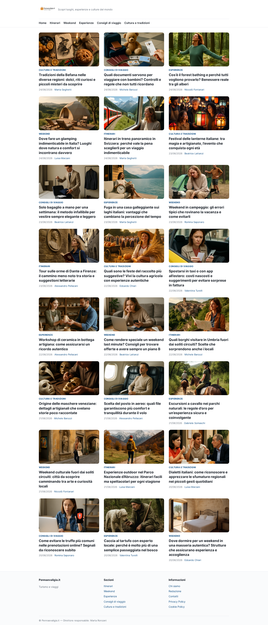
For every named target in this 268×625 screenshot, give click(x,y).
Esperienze (86, 23)
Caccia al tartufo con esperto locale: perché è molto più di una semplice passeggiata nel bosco (131, 545)
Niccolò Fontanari (194, 89)
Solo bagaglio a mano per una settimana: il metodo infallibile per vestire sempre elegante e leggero (67, 212)
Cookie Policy (177, 606)
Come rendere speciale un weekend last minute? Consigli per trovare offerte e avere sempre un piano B (134, 344)
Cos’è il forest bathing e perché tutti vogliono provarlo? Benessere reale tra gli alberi (199, 79)
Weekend (69, 23)
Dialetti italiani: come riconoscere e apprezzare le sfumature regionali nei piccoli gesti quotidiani (198, 477)
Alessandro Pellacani (66, 285)
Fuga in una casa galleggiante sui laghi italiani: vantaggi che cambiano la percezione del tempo (132, 212)
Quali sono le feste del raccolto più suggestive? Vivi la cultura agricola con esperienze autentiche (133, 276)
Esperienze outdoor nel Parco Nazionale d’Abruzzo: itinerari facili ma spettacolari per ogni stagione (133, 477)
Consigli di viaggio (109, 23)
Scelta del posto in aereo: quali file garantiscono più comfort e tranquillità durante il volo (132, 408)
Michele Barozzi (128, 89)
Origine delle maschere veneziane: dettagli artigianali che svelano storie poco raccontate (68, 408)
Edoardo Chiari (128, 285)
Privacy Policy (177, 601)
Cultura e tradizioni (137, 23)
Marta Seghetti (63, 89)
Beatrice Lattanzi (194, 153)
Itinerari (55, 23)
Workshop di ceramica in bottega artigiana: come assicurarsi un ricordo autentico (66, 344)
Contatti (173, 596)
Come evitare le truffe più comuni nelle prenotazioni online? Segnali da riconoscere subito (67, 545)
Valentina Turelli (193, 290)
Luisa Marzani (62, 158)
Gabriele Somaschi (194, 423)
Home (42, 23)
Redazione (175, 591)
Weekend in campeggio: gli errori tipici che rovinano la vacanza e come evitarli (196, 212)
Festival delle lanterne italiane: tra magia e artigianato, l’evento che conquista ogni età (197, 143)
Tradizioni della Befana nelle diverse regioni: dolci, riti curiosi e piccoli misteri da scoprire (67, 79)
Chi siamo (174, 586)
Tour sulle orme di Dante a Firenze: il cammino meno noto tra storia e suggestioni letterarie (68, 276)
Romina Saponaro (194, 222)
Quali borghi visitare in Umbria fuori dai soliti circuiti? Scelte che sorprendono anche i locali (198, 344)
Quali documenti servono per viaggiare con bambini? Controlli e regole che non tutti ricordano (132, 79)
